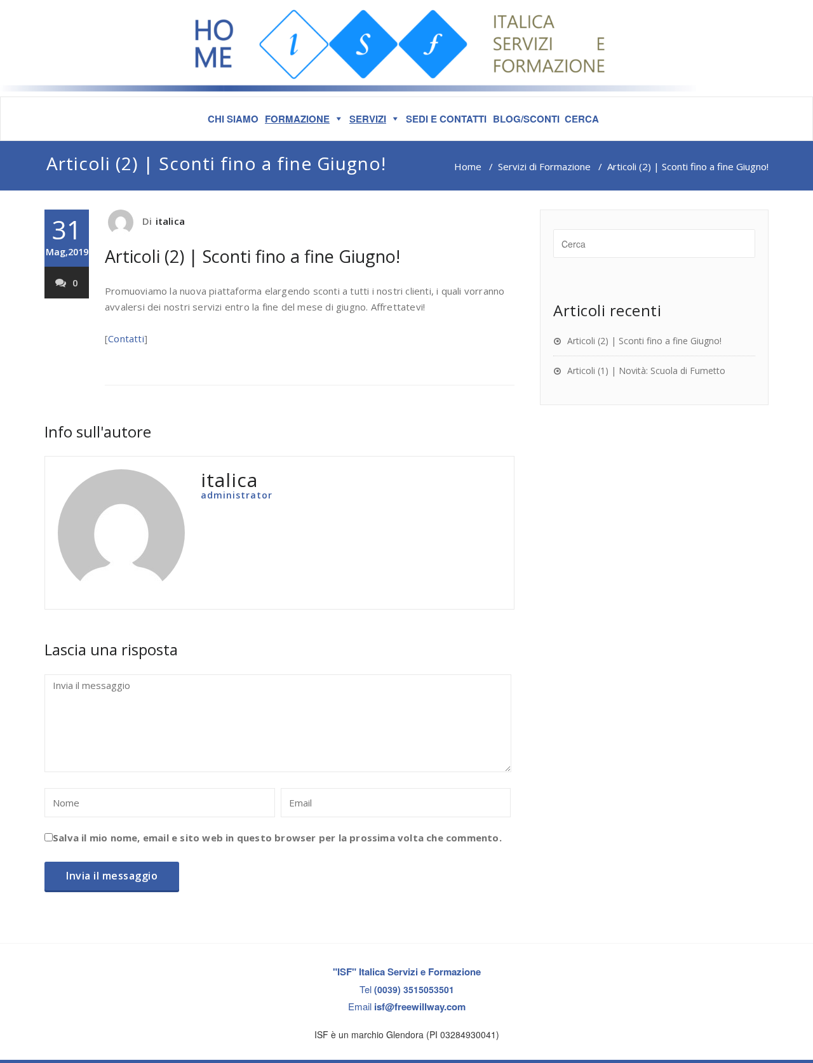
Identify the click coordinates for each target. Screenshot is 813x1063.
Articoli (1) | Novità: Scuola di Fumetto (646, 370)
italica (170, 221)
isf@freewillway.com (420, 1006)
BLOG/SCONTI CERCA (546, 119)
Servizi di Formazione (544, 166)
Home (467, 166)
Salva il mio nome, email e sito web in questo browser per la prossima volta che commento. (277, 837)
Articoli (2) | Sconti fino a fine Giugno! (252, 256)
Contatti (126, 338)
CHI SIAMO (233, 119)
